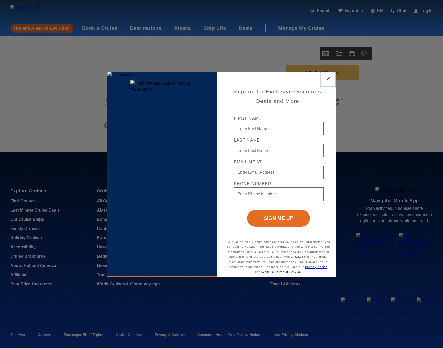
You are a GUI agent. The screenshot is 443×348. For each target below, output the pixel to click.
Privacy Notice (316, 267)
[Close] (328, 79)
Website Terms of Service (281, 271)
